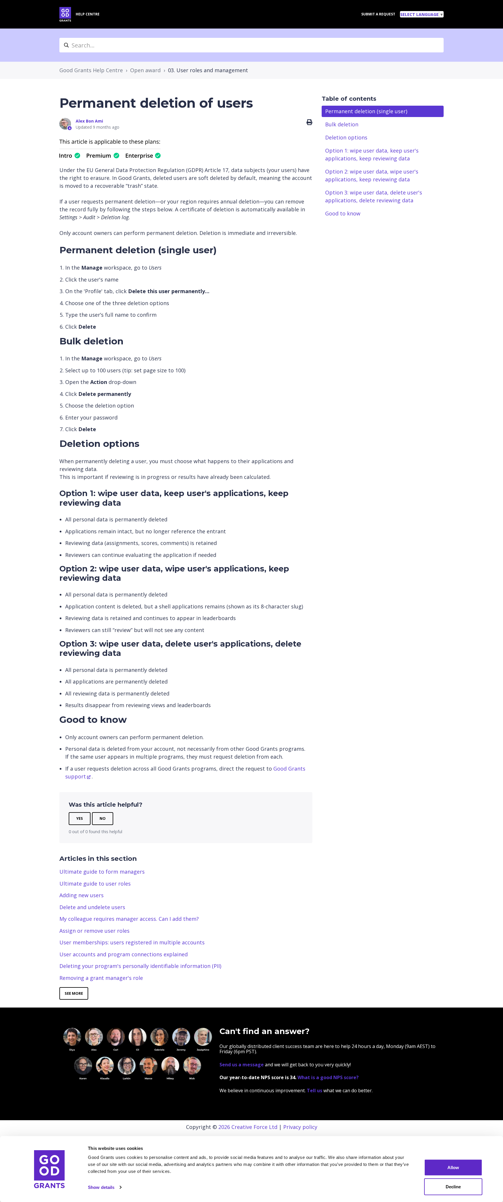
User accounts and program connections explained (123, 954)
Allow (453, 1167)
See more (74, 993)
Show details (101, 1187)
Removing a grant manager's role (101, 977)
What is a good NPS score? (328, 1077)
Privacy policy (300, 1126)
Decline (453, 1186)
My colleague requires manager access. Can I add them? (129, 918)
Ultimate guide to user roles (95, 883)
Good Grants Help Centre (91, 70)
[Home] (65, 14)
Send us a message (241, 1064)
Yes (79, 818)
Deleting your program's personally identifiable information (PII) (140, 965)
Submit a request (378, 14)
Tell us (315, 1090)
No (103, 818)
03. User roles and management (208, 70)
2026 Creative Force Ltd (247, 1126)
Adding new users (81, 895)
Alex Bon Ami (89, 121)
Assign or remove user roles (94, 930)
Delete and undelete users (92, 907)
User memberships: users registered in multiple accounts (132, 942)
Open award (145, 70)
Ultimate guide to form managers (102, 871)
